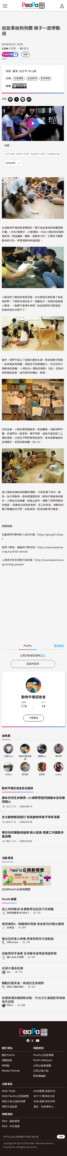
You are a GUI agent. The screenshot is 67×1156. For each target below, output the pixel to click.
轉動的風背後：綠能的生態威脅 (23, 983)
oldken (8, 774)
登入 (43, 655)
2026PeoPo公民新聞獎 (16, 889)
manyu (58, 774)
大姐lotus (8, 756)
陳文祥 (58, 756)
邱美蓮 (10, 927)
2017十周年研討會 (44, 1096)
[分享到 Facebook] (10, 99)
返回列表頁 (32, 663)
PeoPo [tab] (28, 645)
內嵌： (8, 145)
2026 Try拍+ (9, 1091)
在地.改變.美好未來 (44, 1101)
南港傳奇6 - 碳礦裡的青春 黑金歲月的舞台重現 (33, 924)
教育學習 (45, 78)
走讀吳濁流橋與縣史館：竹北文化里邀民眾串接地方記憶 (33, 1000)
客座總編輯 (39, 1075)
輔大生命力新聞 (15, 957)
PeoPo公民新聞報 (43, 1055)
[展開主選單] (5, 6)
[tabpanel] (33, 655)
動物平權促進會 (33, 696)
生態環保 (32, 78)
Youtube (38, 1040)
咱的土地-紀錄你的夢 (14, 1101)
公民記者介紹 (40, 1070)
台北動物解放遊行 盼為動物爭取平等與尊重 (31, 817)
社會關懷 (18, 78)
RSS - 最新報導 (11, 1121)
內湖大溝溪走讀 (12, 968)
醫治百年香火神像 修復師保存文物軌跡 (28, 938)
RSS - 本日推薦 (11, 1126)
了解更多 (33, 718)
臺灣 (15, 71)
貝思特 (42, 774)
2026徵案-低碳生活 (44, 1091)
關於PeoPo (8, 1055)
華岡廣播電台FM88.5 (18, 912)
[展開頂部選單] (62, 6)
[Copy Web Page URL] (29, 99)
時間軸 (6, 1065)
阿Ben (10, 1005)
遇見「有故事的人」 (45, 1106)
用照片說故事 (9, 1106)
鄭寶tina (42, 756)
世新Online (12, 942)
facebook (28, 1040)
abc (9, 972)
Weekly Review (11, 1070)
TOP (61, 1136)
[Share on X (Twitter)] (16, 99)
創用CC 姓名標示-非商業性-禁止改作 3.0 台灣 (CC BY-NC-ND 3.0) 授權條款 (20, 85)
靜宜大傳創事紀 (15, 986)
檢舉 (25, 54)
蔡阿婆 (25, 774)
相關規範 (7, 1060)
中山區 (32, 71)
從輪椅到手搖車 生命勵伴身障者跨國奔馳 (29, 953)
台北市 (23, 71)
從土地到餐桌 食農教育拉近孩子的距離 (28, 909)
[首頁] (33, 6)
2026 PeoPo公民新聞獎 (15, 1096)
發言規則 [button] (59, 645)
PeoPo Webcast (42, 1060)
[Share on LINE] (22, 99)
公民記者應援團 (42, 1065)
